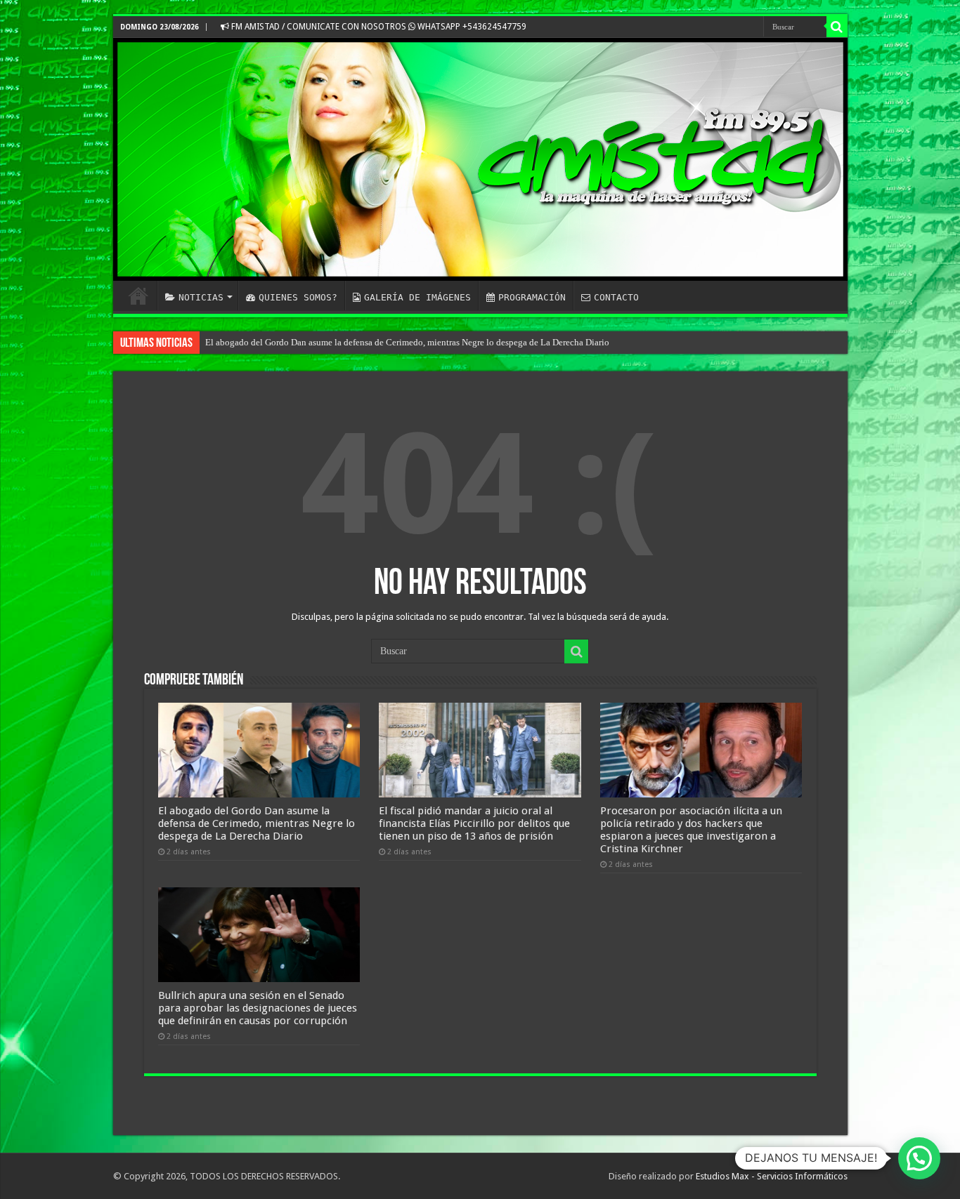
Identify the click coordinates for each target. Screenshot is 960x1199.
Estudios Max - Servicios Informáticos (772, 1176)
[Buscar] (837, 26)
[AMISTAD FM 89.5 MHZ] (480, 159)
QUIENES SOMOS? (298, 297)
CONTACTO (616, 297)
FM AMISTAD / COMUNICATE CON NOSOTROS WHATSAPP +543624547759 (377, 27)
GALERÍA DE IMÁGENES (417, 297)
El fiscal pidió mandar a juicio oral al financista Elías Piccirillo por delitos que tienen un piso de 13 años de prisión (474, 823)
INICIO (138, 295)
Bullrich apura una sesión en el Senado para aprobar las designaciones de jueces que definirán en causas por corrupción (257, 1008)
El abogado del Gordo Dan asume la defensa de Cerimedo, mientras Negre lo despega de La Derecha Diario (407, 342)
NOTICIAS (201, 297)
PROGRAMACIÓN (532, 297)
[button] (919, 1158)
